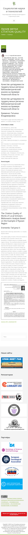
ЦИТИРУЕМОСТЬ (15, 79)
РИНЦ (4, 75)
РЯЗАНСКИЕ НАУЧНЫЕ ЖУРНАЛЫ (15, 76)
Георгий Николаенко (15, 55)
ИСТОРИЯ (5, 69)
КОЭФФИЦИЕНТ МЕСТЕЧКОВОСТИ (12, 70)
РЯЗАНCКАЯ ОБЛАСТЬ (12, 75)
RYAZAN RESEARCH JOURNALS (15, 65)
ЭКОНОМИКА (6, 81)
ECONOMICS (11, 59)
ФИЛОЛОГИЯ (6, 79)
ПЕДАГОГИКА (6, 72)
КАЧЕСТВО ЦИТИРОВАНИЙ (16, 69)
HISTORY (17, 59)
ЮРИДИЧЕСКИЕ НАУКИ (17, 81)
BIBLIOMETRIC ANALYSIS (10, 58)
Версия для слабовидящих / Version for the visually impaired (14, 514)
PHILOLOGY (6, 62)
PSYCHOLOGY (13, 62)
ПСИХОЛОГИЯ (14, 72)
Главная (3, 34)
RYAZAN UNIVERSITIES (8, 66)
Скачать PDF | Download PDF (8, 321)
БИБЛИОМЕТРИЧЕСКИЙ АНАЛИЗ (11, 68)
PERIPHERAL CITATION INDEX (17, 60)
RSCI (16, 63)
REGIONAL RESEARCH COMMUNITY (12, 62)
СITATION (5, 78)
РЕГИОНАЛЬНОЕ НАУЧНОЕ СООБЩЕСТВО (14, 73)
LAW (22, 59)
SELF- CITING (18, 66)
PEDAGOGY (5, 60)
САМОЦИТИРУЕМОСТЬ (15, 78)
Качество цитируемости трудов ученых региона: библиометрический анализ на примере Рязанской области (12, 89)
